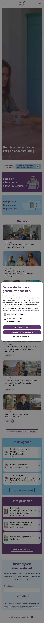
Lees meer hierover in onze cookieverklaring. (25, 310)
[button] (22, 337)
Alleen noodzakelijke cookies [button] (22, 332)
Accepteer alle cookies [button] (22, 327)
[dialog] (22, 311)
